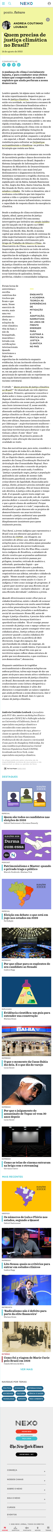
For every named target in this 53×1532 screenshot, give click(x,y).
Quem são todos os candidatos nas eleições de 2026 (27, 819)
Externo (6, 1354)
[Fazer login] (49, 3)
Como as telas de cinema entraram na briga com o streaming (27, 1164)
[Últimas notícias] (37, 1529)
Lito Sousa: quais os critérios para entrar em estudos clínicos (27, 1266)
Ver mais (26, 1369)
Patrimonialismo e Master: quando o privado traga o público (27, 868)
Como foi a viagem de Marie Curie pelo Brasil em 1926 (27, 1359)
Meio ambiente (36, 1399)
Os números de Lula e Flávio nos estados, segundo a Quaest (25, 1219)
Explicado (7, 1009)
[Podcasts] (27, 1529)
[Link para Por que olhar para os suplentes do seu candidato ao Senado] (26, 943)
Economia (19, 1388)
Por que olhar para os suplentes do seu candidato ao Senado (27, 965)
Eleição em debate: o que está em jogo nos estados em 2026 (26, 916)
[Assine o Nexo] (5, 1529)
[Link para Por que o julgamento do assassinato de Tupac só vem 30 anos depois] (26, 1089)
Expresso (6, 960)
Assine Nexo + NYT (26, 1454)
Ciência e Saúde (35, 1393)
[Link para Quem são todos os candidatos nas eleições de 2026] (26, 796)
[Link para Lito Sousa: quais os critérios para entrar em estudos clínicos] (26, 1243)
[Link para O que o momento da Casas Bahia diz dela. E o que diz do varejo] (26, 1041)
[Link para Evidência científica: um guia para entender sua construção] (26, 992)
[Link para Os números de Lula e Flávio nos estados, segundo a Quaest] (26, 1196)
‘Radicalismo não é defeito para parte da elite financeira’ (25, 1312)
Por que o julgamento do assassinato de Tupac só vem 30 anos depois (25, 1113)
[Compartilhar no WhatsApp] (19, 65)
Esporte (22, 1399)
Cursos (11, 1507)
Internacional (35, 1388)
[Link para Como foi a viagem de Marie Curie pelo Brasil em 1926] (26, 1337)
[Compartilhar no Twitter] (9, 65)
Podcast (6, 862)
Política (7, 1388)
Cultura (21, 1393)
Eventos (12, 1515)
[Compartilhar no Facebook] (4, 65)
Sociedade (8, 1393)
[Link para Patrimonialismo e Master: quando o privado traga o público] (26, 845)
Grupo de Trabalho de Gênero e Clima (21, 243)
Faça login (26, 1438)
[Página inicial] (26, 3)
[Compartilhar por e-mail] (14, 65)
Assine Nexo (26, 1431)
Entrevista (7, 1307)
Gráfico (6, 1213)
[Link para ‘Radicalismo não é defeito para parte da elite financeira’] (26, 1290)
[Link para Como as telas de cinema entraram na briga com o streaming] (26, 1142)
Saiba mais (21, 768)
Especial (6, 813)
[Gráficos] (15, 1529)
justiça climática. (20, 99)
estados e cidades (11, 191)
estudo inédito (42, 222)
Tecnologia (8, 1399)
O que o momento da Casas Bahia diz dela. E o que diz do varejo (26, 1063)
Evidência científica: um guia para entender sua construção (27, 1014)
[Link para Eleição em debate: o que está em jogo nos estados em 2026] (26, 894)
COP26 (19, 537)
